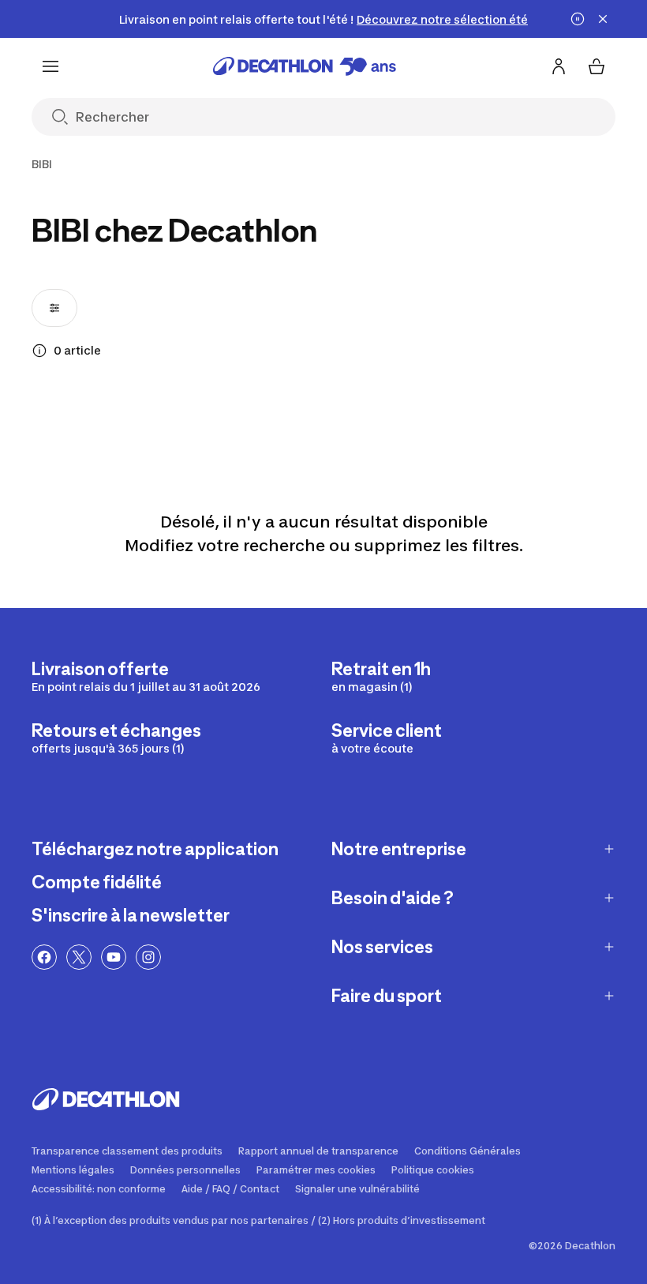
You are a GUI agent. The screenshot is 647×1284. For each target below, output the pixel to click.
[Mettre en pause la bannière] (577, 19)
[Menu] (50, 66)
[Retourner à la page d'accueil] (304, 66)
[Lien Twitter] (79, 957)
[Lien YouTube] (113, 957)
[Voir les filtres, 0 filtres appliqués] (54, 308)
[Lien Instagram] (148, 957)
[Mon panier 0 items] (596, 66)
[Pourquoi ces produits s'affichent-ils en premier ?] (39, 351)
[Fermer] (602, 19)
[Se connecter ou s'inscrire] (559, 66)
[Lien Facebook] (44, 957)
